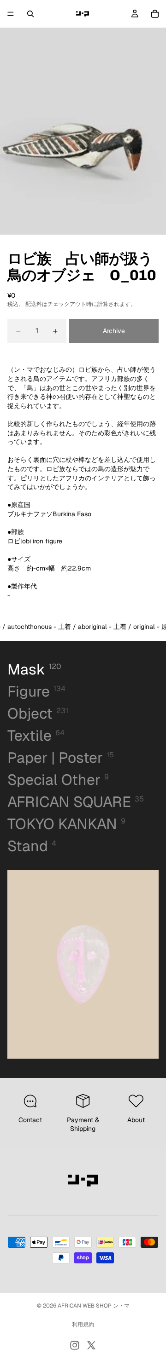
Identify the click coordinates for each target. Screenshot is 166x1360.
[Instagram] (74, 1345)
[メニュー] (10, 13)
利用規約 (83, 1324)
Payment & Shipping (83, 1124)
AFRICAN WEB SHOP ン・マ (94, 1305)
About (136, 1120)
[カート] (155, 14)
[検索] (30, 14)
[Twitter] (91, 1345)
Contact (30, 1120)
